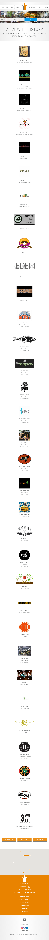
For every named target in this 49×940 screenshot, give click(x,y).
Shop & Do (18, 20)
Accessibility (31, 932)
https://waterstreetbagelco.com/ (24, 62)
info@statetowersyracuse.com (24, 889)
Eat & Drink (30, 20)
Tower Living (4, 7)
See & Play (43, 20)
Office (11, 7)
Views (40, 7)
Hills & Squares (6, 20)
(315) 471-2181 (24, 924)
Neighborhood (32, 7)
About (46, 7)
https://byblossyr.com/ (25, 158)
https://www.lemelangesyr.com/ (24, 110)
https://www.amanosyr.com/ (24, 182)
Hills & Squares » (10, 840)
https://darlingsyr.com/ (24, 206)
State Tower (24, 884)
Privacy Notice (25, 932)
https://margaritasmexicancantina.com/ (24, 88)
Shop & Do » (24, 840)
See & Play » (40, 840)
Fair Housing (45, 1)
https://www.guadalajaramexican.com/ (24, 134)
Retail (17, 7)
